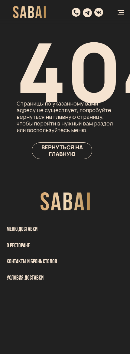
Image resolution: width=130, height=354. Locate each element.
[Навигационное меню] (121, 12)
